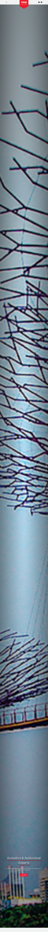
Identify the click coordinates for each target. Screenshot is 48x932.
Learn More (24, 875)
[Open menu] (6, 2)
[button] (1, 466)
